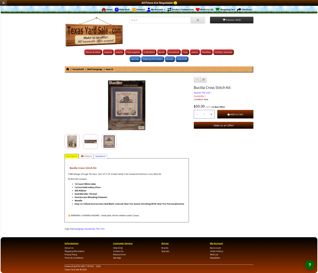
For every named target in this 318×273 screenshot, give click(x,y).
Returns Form (119, 254)
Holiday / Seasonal (223, 52)
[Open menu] (3, 3)
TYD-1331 (100, 228)
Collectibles (149, 52)
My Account (215, 248)
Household (174, 52)
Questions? (100, 156)
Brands (169, 59)
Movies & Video (93, 52)
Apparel (108, 52)
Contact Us (118, 251)
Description (71, 156)
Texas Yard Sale (72, 269)
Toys (185, 52)
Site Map (117, 257)
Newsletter (215, 257)
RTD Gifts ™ (81, 266)
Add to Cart (236, 114)
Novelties (206, 52)
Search (109, 69)
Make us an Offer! (224, 125)
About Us (69, 248)
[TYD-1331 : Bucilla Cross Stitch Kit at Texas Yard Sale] (126, 105)
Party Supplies (133, 52)
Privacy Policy (71, 254)
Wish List (214, 254)
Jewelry (119, 52)
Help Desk (182, 59)
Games (194, 52)
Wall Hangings (94, 69)
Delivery (88, 156)
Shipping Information (152, 59)
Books (162, 52)
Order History (216, 251)
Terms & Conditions (74, 257)
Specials (135, 59)
